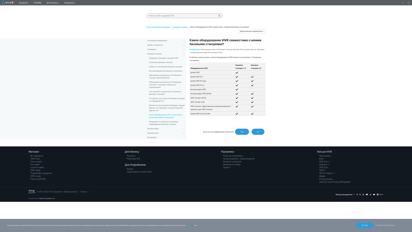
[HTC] (32, 192)
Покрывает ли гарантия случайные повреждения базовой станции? (163, 122)
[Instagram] (363, 194)
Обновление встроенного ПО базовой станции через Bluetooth (165, 76)
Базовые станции (180, 27)
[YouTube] (374, 194)
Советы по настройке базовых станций (165, 66)
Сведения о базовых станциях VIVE (163, 58)
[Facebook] (357, 194)
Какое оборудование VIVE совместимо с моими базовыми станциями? (166, 116)
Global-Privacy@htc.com (47, 198)
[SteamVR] (380, 194)
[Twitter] (360, 194)
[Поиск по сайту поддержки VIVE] (218, 16)
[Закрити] (403, 2)
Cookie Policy (190, 225)
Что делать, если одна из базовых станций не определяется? (167, 99)
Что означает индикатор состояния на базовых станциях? (165, 92)
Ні (258, 131)
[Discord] (367, 194)
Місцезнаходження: (344, 194)
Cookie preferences (384, 225)
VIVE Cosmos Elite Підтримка (158, 27)
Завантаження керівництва (251, 31)
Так (242, 131)
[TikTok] (370, 194)
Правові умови (70, 191)
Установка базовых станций (160, 62)
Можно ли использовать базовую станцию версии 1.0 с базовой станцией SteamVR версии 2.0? (167, 108)
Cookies (83, 191)
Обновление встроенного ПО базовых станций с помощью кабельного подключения (165, 84)
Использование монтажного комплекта (166, 71)
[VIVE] (7, 2)
